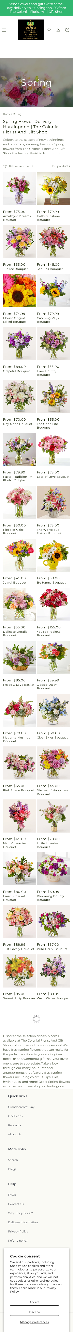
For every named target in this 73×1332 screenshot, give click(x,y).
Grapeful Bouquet (16, 371)
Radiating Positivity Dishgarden (52, 1208)
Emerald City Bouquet (46, 373)
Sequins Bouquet (50, 269)
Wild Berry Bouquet (52, 949)
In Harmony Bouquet (19, 1047)
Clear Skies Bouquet (52, 737)
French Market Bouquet (14, 898)
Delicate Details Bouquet (15, 633)
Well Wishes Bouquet (53, 998)
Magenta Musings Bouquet (16, 739)
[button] (49, 29)
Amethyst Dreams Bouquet (17, 218)
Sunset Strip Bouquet (19, 998)
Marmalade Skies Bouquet (50, 1102)
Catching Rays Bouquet (48, 320)
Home (7, 114)
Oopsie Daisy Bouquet (47, 686)
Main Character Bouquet (14, 845)
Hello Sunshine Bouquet (48, 218)
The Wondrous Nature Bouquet (49, 531)
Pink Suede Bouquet (18, 790)
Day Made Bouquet (17, 424)
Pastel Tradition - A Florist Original (17, 478)
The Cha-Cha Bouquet (12, 1155)
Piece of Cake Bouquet (13, 531)
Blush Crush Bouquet (19, 1100)
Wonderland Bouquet (19, 1206)
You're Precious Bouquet (49, 633)
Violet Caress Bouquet (47, 1049)
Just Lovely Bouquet (18, 949)
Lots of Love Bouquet (53, 477)
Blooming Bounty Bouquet (50, 898)
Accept (35, 1302)
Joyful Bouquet (14, 582)
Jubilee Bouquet (15, 269)
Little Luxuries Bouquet (48, 845)
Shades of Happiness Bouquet (52, 792)
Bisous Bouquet (49, 1153)
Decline (34, 1312)
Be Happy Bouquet (51, 582)
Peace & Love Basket (18, 685)
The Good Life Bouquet (47, 425)
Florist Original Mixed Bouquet (15, 320)
